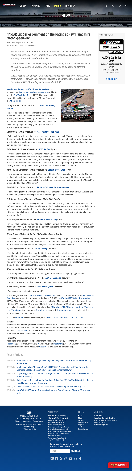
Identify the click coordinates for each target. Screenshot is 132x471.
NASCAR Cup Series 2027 (111, 59)
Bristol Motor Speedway (56, 416)
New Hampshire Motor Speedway (33, 92)
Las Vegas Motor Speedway (58, 427)
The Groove (16, 310)
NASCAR (19, 317)
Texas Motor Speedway (56, 438)
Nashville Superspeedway (57, 429)
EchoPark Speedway (55, 422)
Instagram (58, 343)
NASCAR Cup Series (23, 95)
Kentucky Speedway (55, 425)
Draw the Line (42, 310)
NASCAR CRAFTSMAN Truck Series (74, 298)
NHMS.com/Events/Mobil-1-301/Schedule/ (65, 317)
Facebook (11, 343)
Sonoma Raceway (54, 436)
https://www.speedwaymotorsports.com (29, 421)
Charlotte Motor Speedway (57, 418)
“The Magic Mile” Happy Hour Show (67, 307)
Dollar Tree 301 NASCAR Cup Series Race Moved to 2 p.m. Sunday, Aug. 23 (51, 386)
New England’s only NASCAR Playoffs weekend (28, 89)
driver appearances (65, 310)
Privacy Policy (29, 427)
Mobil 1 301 (15, 101)
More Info (110, 79)
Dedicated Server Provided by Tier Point (29, 424)
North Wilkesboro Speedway (58, 433)
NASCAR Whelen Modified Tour (42, 295)
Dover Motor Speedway (56, 420)
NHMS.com (23, 330)
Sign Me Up (75, 451)
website (42, 346)
